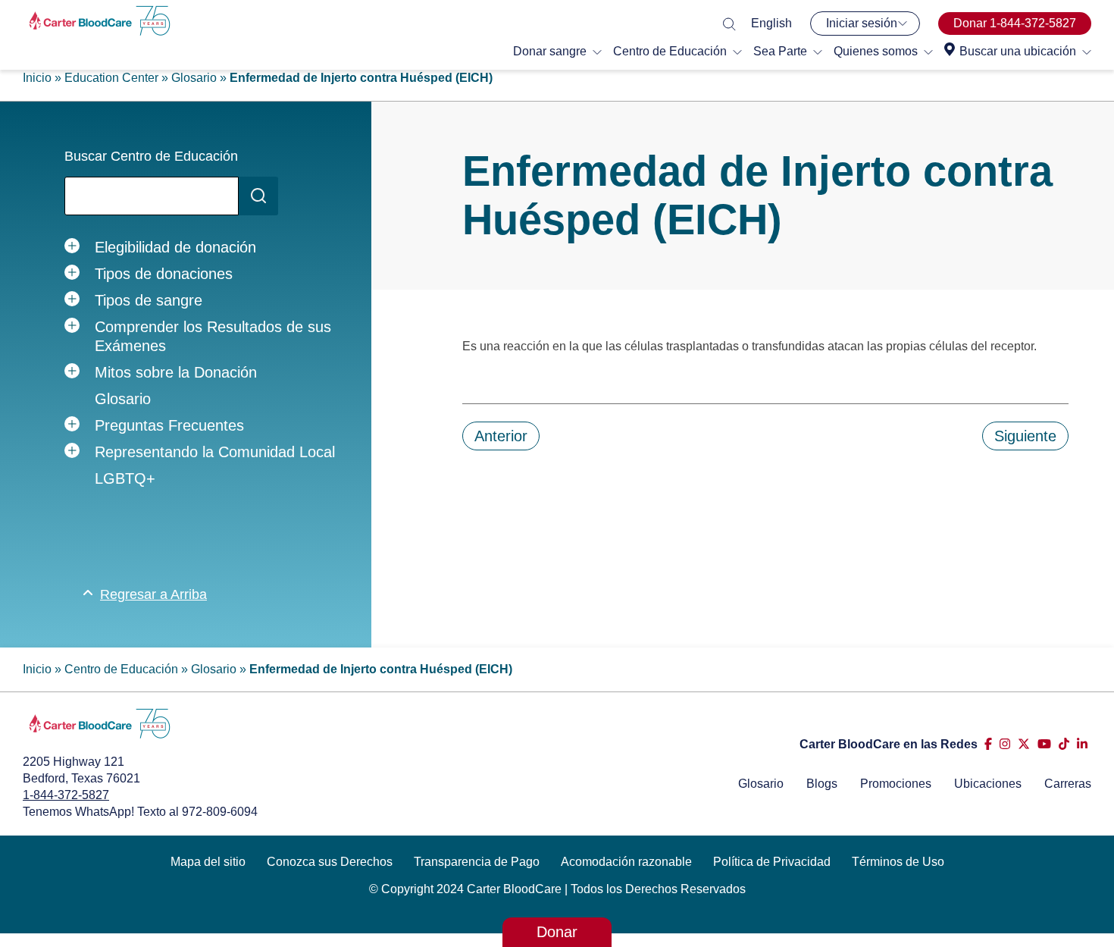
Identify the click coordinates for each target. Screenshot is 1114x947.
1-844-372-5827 (66, 795)
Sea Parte (780, 51)
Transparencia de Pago (477, 861)
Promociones (895, 783)
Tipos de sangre (148, 300)
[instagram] (1005, 744)
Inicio (37, 77)
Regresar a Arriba (153, 594)
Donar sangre (550, 51)
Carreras (1067, 783)
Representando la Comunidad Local (215, 452)
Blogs (821, 783)
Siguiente (1025, 436)
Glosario (194, 77)
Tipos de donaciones (164, 273)
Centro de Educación (670, 51)
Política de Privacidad (772, 861)
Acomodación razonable (626, 861)
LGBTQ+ (125, 478)
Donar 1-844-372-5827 (1014, 23)
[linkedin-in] (1082, 744)
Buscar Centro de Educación (151, 156)
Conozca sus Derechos (330, 861)
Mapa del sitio (208, 861)
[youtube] (1044, 744)
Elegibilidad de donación (175, 247)
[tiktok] (1064, 744)
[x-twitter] (1024, 744)
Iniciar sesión (861, 23)
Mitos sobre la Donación (176, 372)
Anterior (500, 436)
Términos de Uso (898, 861)
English (771, 23)
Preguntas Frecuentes (169, 425)
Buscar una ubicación (1017, 51)
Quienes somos (876, 51)
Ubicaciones (988, 783)
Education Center (111, 77)
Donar (557, 931)
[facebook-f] (988, 744)
